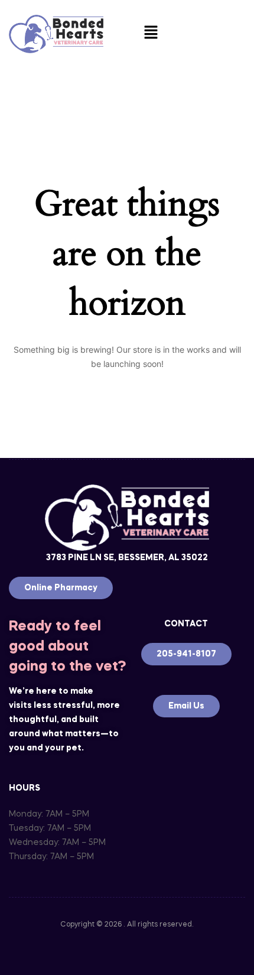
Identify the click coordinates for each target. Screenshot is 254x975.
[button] (150, 34)
